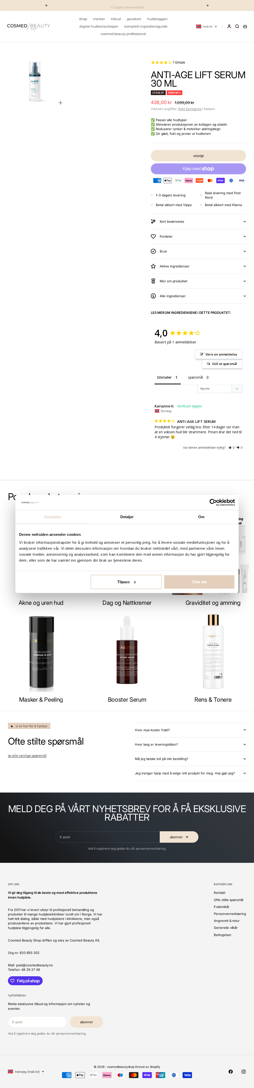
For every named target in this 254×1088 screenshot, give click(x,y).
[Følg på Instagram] (243, 1071)
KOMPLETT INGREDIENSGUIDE (145, 26)
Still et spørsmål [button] (224, 364)
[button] (231, 447)
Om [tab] (201, 517)
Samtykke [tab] (52, 517)
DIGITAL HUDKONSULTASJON (98, 26)
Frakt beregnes (189, 109)
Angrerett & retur (227, 921)
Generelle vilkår (226, 928)
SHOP (83, 19)
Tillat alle (199, 582)
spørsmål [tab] (195, 377)
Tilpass (123, 582)
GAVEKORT (134, 19)
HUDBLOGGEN (157, 19)
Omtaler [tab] (164, 377)
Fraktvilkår (221, 907)
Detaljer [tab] (127, 517)
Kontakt (219, 893)
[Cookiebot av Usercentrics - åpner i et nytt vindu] (213, 502)
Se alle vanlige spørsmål (27, 756)
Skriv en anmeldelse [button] (221, 354)
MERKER (99, 19)
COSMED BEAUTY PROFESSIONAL (123, 34)
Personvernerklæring (230, 914)
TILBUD (116, 19)
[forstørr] (60, 103)
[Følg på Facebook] (230, 1071)
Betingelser (222, 935)
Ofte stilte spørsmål (228, 900)
